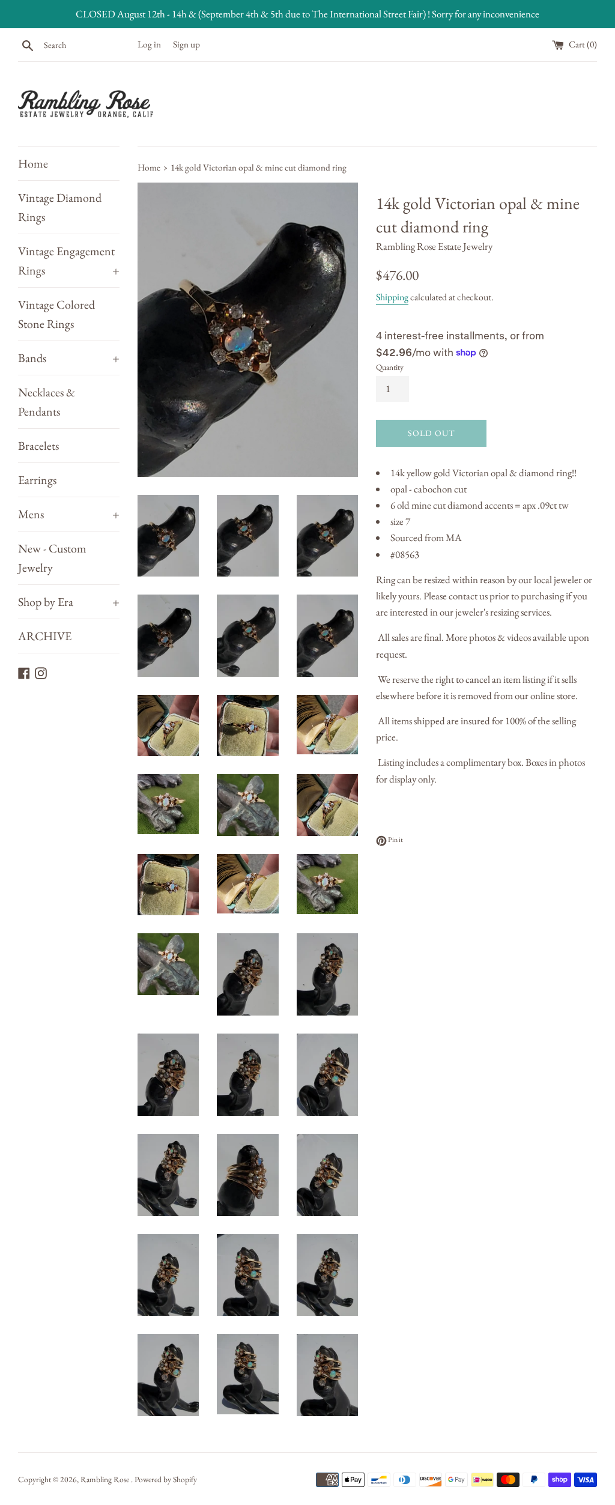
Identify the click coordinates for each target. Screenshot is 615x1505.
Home (33, 163)
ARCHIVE (44, 636)
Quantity (390, 367)
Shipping (392, 297)
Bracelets (38, 445)
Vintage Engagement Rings (69, 260)
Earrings (37, 480)
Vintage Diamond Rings (59, 207)
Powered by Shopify (166, 1479)
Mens (69, 514)
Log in (149, 44)
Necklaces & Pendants (46, 401)
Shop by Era (69, 602)
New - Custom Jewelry (52, 558)
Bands (69, 358)
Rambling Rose (105, 1479)
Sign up (186, 44)
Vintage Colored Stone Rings (56, 314)
